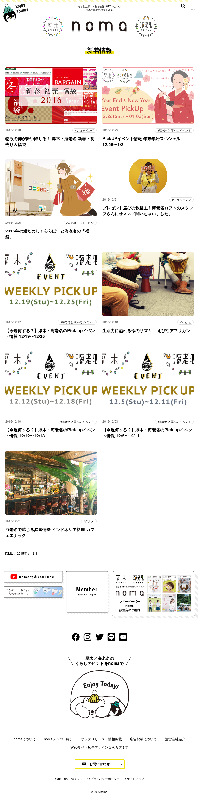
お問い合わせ (99, 763)
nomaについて (25, 738)
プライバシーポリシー (105, 778)
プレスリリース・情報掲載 (101, 738)
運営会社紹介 (175, 738)
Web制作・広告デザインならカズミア (99, 747)
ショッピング (85, 130)
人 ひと (186, 322)
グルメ (89, 521)
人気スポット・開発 (81, 223)
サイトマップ (135, 778)
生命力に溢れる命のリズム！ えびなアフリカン (146, 330)
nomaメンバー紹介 (58, 738)
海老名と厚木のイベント (175, 130)
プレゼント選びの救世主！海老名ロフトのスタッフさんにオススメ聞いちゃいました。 (147, 210)
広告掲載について (143, 738)
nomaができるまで (70, 778)
